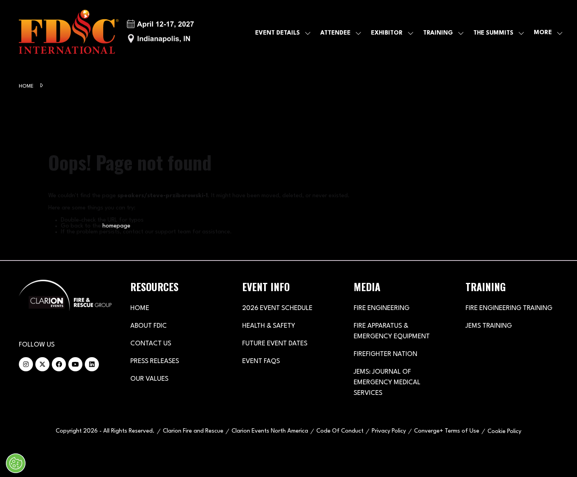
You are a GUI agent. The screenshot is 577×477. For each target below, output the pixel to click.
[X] (42, 364)
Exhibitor (387, 33)
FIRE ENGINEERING (381, 308)
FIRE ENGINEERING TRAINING (509, 308)
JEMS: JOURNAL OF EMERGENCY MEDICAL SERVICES (387, 382)
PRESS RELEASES (154, 361)
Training (438, 33)
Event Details (277, 33)
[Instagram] (26, 364)
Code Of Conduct (339, 431)
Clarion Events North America (270, 431)
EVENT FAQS (261, 361)
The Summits (493, 33)
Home (27, 86)
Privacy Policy (389, 431)
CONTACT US (150, 343)
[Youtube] (75, 364)
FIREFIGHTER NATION (385, 354)
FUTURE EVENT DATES (274, 343)
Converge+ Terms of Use (446, 431)
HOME (139, 308)
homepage (116, 226)
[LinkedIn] (92, 364)
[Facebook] (59, 364)
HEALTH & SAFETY (268, 326)
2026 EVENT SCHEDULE (277, 308)
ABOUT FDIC (148, 326)
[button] (546, 33)
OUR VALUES (149, 379)
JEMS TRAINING (489, 326)
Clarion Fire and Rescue (193, 431)
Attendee (335, 33)
